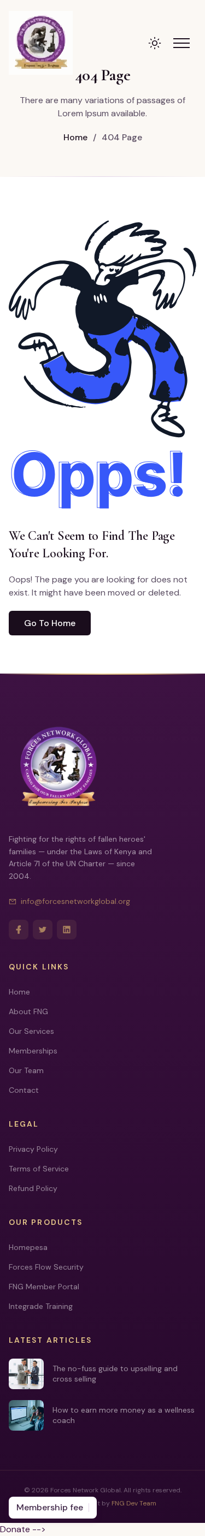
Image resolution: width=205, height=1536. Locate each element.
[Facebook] (18, 929)
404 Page (117, 137)
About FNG (28, 1011)
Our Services (31, 1031)
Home (75, 137)
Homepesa (28, 1247)
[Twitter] (42, 929)
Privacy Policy (33, 1149)
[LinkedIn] (67, 929)
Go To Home (49, 623)
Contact (24, 1090)
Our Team (26, 1070)
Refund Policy (33, 1188)
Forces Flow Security (46, 1267)
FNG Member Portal (44, 1286)
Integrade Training (41, 1306)
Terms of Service (39, 1169)
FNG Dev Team (134, 1503)
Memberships (33, 1051)
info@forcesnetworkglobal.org (75, 901)
